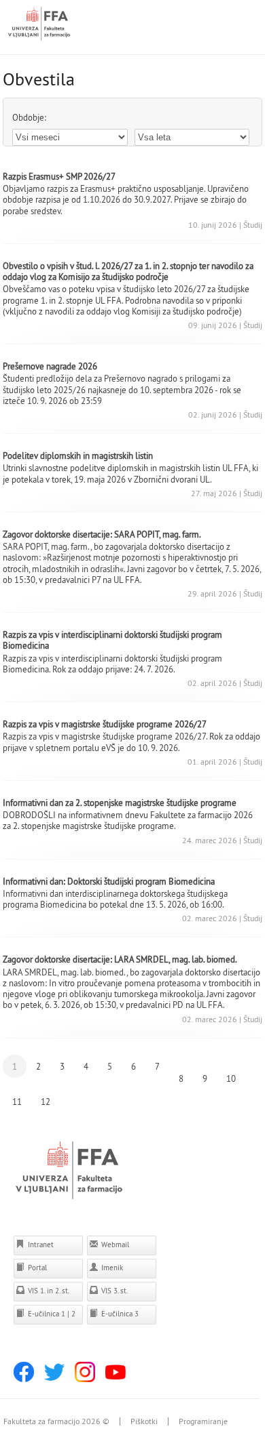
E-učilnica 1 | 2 (50, 1313)
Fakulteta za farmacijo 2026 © (56, 1421)
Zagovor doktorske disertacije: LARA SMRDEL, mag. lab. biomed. (120, 959)
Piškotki (144, 1421)
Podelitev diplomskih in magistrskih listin (78, 455)
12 (45, 1101)
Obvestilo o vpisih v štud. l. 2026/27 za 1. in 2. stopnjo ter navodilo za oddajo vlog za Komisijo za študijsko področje (128, 271)
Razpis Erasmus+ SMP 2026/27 (59, 176)
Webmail (114, 1244)
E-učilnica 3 (119, 1313)
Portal (36, 1267)
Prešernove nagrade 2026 (50, 366)
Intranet (40, 1244)
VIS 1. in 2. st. (47, 1290)
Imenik (111, 1267)
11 (17, 1101)
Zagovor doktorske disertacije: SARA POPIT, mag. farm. (102, 534)
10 (231, 1078)
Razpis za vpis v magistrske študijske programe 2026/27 (105, 724)
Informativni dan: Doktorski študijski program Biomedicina (109, 881)
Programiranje (203, 1421)
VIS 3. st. (113, 1290)
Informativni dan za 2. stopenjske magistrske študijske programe (119, 802)
